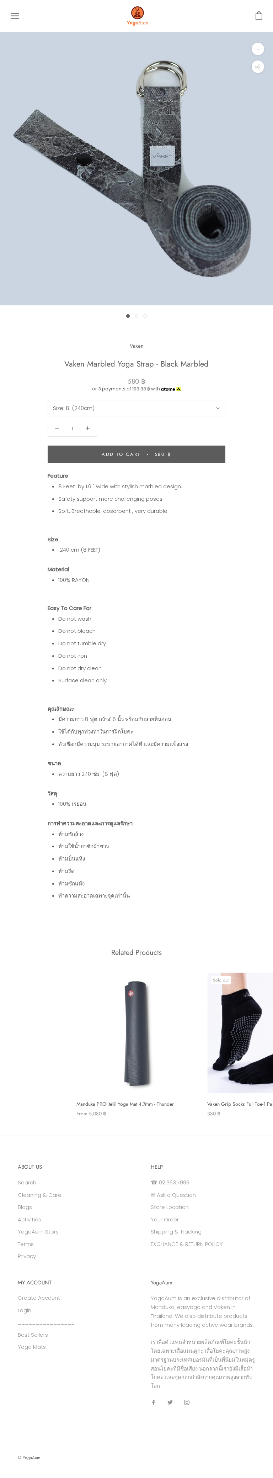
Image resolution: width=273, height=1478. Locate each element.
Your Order (165, 1219)
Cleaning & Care (39, 1195)
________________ (46, 1322)
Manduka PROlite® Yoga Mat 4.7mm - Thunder (125, 1104)
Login (24, 1310)
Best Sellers (33, 1334)
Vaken (137, 346)
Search (27, 1182)
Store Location (170, 1207)
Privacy (27, 1256)
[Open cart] (259, 16)
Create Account (39, 1297)
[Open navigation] (15, 16)
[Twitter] (170, 1402)
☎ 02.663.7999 (170, 1182)
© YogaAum (29, 1458)
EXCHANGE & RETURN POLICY (187, 1244)
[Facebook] (153, 1402)
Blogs (25, 1207)
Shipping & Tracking (176, 1231)
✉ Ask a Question (173, 1195)
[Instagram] (186, 1402)
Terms (26, 1244)
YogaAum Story (38, 1231)
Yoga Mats (32, 1347)
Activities (29, 1219)
